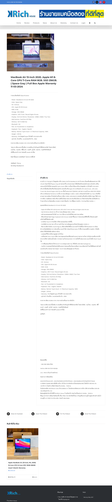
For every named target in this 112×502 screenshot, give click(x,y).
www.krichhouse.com (46, 381)
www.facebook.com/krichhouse (63, 381)
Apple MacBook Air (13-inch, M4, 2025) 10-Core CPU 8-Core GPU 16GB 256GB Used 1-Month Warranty (22, 465)
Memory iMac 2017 (88, 497)
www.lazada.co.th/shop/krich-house (84, 381)
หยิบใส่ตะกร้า (12, 477)
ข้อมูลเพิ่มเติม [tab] (11, 178)
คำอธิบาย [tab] (9, 174)
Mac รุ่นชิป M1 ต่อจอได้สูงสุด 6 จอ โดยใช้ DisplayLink (68, 498)
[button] (95, 22)
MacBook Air (20, 166)
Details (35, 477)
